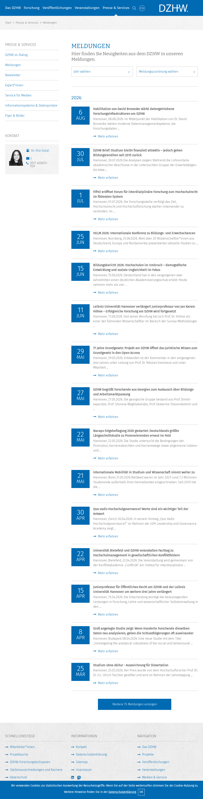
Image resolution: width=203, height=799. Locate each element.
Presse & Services (116, 8)
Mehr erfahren (108, 136)
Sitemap (82, 762)
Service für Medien (18, 95)
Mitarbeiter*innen (22, 747)
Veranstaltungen (87, 8)
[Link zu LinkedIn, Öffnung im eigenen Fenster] (73, 777)
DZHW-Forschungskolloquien (30, 762)
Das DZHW (13, 8)
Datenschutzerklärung (122, 792)
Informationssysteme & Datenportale (31, 105)
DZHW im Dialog (16, 55)
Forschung (31, 8)
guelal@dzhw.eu (28, 159)
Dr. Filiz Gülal (40, 150)
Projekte (148, 754)
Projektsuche (19, 754)
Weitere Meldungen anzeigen (134, 704)
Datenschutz (18, 777)
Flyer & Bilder (15, 115)
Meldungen (13, 65)
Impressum (84, 770)
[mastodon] (81, 778)
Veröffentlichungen (57, 8)
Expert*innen (14, 85)
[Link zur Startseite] (173, 8)
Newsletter (12, 75)
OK (141, 792)
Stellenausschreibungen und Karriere (36, 770)
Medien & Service (154, 777)
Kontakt (81, 747)
